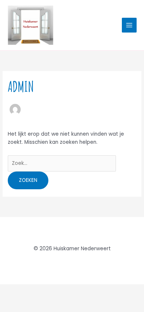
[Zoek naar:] (62, 163)
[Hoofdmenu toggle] (129, 25)
